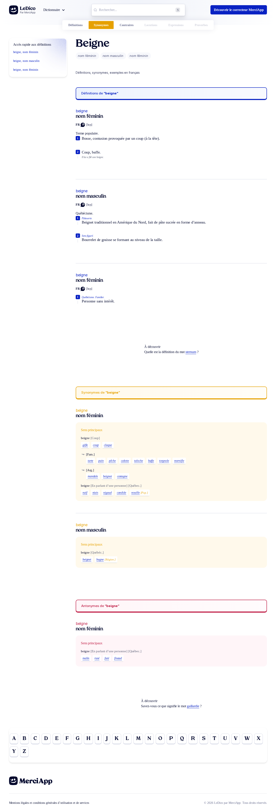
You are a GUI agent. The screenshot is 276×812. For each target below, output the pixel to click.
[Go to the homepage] (22, 9)
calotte (125, 460)
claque (108, 445)
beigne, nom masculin (26, 61)
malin (86, 658)
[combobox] (138, 10)
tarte (90, 460)
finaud (118, 658)
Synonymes (101, 25)
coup (96, 445)
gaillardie (193, 706)
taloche (138, 460)
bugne (100, 559)
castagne (122, 476)
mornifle (179, 460)
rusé (96, 658)
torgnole (164, 460)
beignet (107, 476)
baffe (151, 460)
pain (101, 460)
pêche (112, 460)
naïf (85, 492)
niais (95, 492)
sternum (190, 352)
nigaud (107, 492)
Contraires (126, 25)
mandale (93, 476)
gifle (85, 445)
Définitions (75, 25)
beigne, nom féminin (25, 52)
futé (107, 658)
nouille (135, 492)
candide (121, 492)
